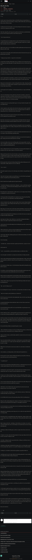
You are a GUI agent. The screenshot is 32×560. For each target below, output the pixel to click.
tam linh (10, 10)
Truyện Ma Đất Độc (3, 533)
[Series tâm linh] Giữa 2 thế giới (5, 535)
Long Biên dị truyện (3, 547)
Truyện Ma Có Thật (16, 556)
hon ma (4, 10)
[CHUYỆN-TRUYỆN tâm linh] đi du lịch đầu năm (7, 543)
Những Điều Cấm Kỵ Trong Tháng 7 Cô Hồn (7, 539)
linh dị (7, 10)
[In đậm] (4, 522)
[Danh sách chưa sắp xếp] (10, 522)
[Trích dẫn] (11, 522)
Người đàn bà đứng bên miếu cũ (5, 545)
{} (14, 522)
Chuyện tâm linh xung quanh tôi (5, 537)
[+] (15, 522)
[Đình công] (7, 522)
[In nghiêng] (5, 522)
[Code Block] (12, 522)
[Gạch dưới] (6, 522)
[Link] (13, 522)
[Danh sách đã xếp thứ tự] (9, 522)
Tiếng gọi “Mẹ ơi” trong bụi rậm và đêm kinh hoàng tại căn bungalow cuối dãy (12, 541)
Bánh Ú (4, 7)
